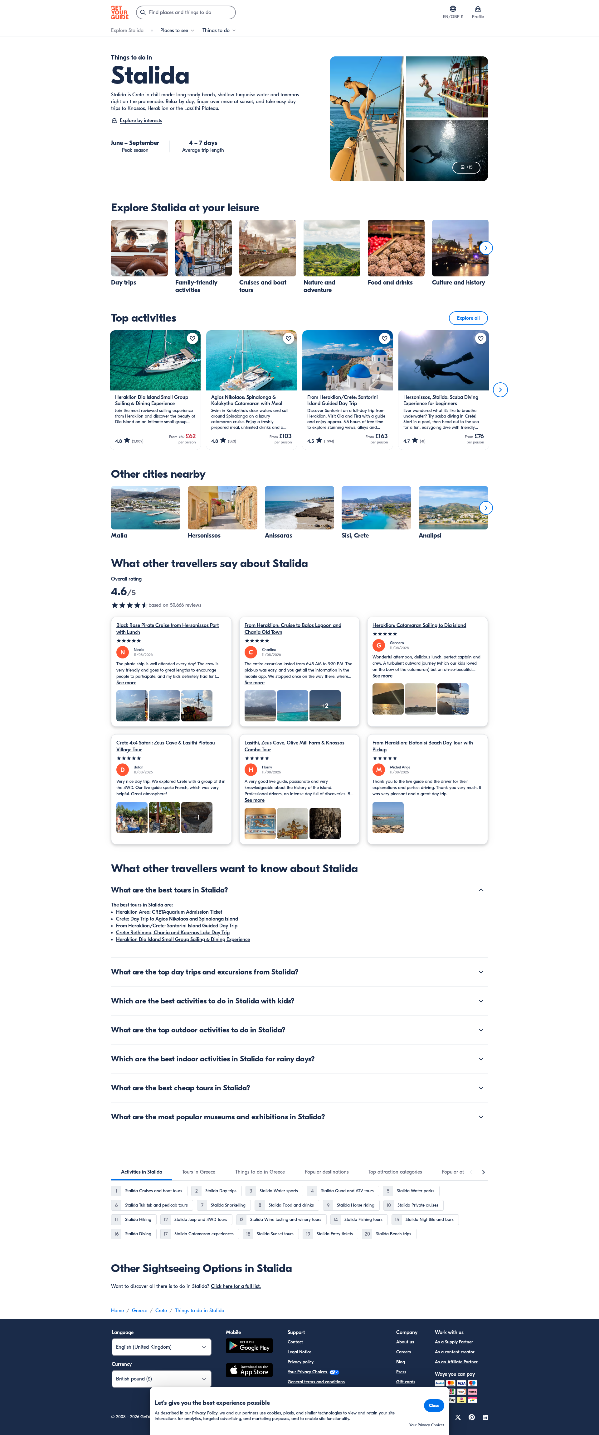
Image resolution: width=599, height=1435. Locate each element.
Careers (403, 1352)
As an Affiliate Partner (456, 1362)
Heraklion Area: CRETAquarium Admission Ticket (169, 912)
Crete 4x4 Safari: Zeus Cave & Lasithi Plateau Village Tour (165, 746)
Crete (161, 1310)
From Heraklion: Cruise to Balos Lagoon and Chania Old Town (293, 629)
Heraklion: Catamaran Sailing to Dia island (419, 625)
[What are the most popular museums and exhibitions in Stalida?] (481, 1117)
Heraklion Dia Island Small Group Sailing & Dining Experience (183, 939)
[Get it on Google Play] (249, 1346)
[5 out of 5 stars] (171, 640)
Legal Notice (299, 1352)
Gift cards (405, 1382)
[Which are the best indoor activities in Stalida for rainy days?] (481, 1059)
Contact (295, 1342)
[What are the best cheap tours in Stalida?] (481, 1088)
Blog (400, 1362)
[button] (139, 253)
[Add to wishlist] (192, 338)
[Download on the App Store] (249, 1371)
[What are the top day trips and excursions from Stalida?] (481, 972)
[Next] (486, 248)
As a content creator (455, 1352)
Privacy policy (301, 1362)
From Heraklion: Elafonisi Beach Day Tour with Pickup (423, 746)
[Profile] (478, 9)
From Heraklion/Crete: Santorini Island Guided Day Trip (176, 926)
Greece (139, 1310)
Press (401, 1372)
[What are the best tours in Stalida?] (481, 890)
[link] (139, 253)
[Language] (453, 9)
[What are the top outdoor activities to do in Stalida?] (481, 1030)
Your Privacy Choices (308, 1372)
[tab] (141, 1172)
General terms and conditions (316, 1382)
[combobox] (186, 12)
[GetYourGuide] (120, 12)
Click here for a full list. (236, 1286)
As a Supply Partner (454, 1342)
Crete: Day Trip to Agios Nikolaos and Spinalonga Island (177, 919)
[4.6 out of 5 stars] (130, 605)
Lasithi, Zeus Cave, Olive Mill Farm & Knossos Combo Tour (294, 746)
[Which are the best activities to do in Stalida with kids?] (481, 1001)
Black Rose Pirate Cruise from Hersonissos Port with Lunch (167, 629)
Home (117, 1310)
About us (405, 1342)
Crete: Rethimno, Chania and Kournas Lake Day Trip (173, 932)
